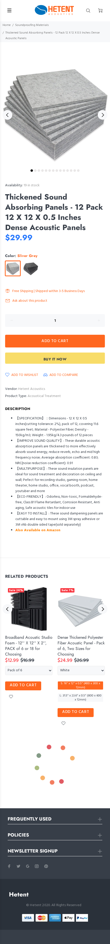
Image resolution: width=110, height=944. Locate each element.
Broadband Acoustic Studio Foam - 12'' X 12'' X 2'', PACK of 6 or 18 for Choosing (28, 645)
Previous (7, 115)
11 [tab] (67, 170)
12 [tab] (71, 170)
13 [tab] (74, 170)
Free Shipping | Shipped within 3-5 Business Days (48, 291)
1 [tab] (31, 170)
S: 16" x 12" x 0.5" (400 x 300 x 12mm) (80, 685)
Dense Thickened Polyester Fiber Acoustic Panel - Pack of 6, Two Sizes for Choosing (81, 645)
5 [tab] (46, 170)
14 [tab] (78, 170)
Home (7, 25)
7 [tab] (53, 170)
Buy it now (55, 359)
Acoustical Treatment (44, 396)
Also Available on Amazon (37, 530)
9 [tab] (60, 170)
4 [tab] (42, 170)
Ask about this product (29, 301)
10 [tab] (64, 170)
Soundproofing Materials (32, 25)
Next (102, 115)
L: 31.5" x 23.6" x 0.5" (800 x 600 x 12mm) (81, 698)
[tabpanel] (55, 112)
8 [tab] (57, 170)
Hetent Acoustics (31, 389)
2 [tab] (35, 170)
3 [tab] (39, 170)
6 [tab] (49, 170)
